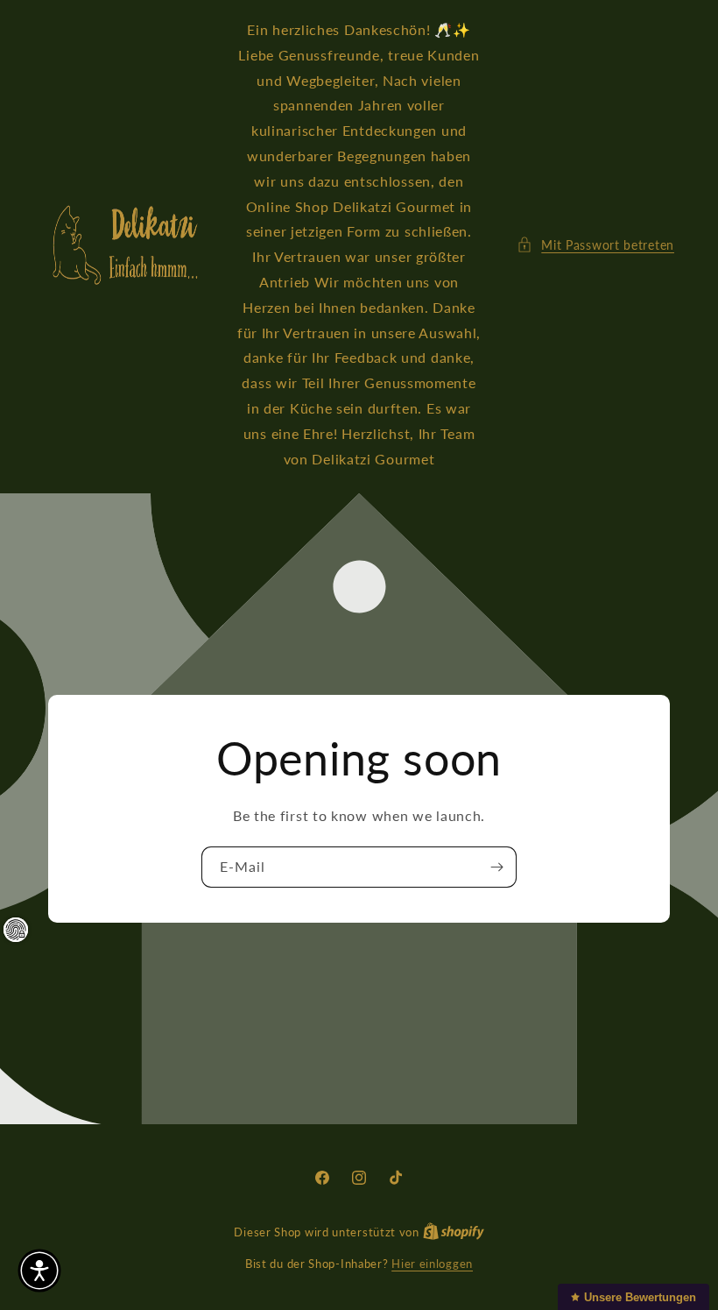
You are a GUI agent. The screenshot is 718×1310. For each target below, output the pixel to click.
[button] (595, 245)
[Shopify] (453, 1232)
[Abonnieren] (496, 867)
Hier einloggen (432, 1264)
